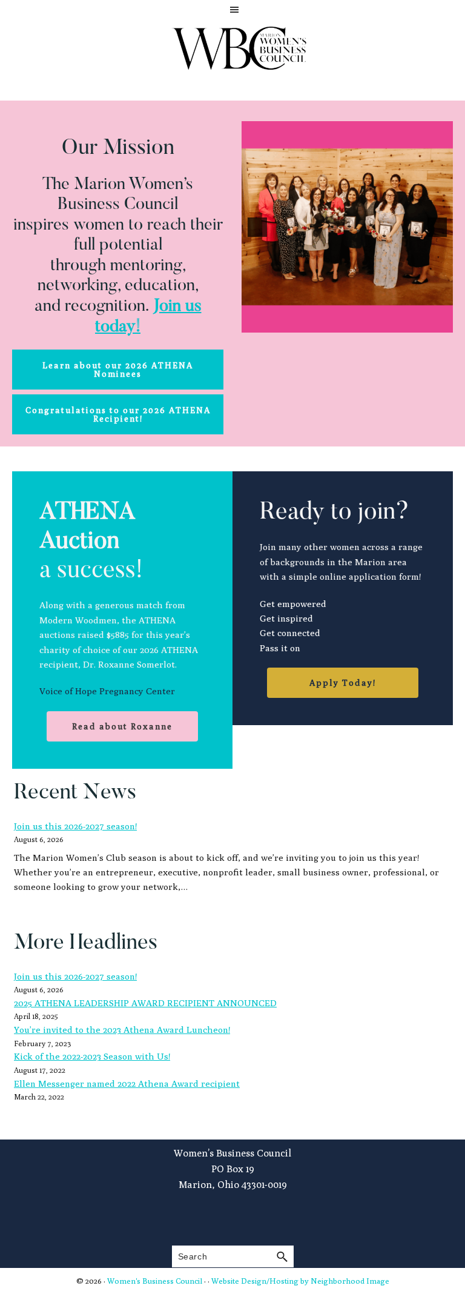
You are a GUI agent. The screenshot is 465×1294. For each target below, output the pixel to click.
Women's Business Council (154, 1281)
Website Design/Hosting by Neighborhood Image (300, 1281)
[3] (360, 322)
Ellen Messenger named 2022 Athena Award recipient (127, 1083)
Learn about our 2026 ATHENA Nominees (117, 369)
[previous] (257, 227)
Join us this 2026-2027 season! (75, 826)
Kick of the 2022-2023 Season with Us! (92, 1056)
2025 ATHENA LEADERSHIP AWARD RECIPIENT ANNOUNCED (145, 1003)
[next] (437, 227)
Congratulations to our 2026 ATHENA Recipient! (118, 414)
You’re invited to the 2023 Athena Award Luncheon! (122, 1029)
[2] (347, 322)
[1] (335, 322)
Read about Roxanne (122, 726)
